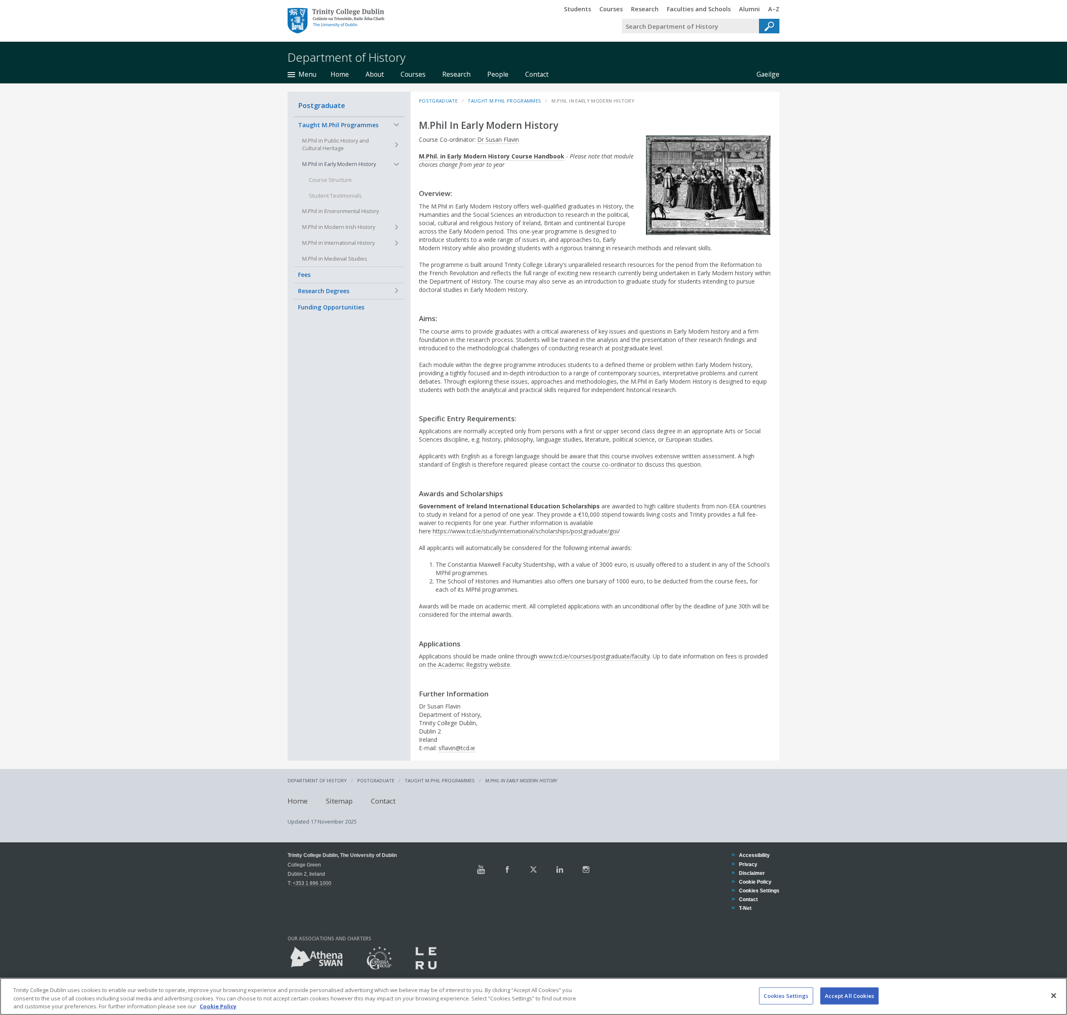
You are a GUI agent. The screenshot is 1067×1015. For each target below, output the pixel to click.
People (497, 74)
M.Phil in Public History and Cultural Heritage (335, 144)
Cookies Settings (786, 995)
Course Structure (330, 179)
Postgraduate (321, 105)
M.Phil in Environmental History (340, 210)
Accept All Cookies (849, 995)
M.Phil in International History (338, 242)
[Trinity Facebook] (507, 869)
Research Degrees (323, 290)
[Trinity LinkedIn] (559, 869)
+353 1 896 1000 (312, 883)
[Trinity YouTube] (480, 869)
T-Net (745, 908)
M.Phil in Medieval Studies (334, 258)
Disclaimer (752, 873)
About (375, 74)
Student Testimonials (335, 195)
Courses (413, 74)
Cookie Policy (755, 881)
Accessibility (754, 855)
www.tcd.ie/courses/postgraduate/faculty (594, 656)
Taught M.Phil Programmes (338, 125)
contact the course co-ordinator (592, 464)
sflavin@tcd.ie (456, 748)
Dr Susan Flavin (498, 139)
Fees (304, 274)
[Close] (1053, 995)
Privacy (748, 864)
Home (340, 74)
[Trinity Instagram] (586, 869)
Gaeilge (763, 74)
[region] (533, 996)
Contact (537, 74)
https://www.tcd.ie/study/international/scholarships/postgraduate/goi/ (526, 531)
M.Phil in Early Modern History (339, 163)
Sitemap (339, 800)
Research (456, 74)
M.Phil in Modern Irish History (338, 226)
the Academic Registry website (469, 664)
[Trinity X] (533, 869)
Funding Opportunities (331, 307)
